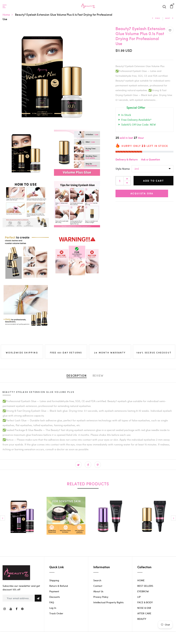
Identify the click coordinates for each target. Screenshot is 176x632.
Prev (157, 18)
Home (6, 14)
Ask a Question (150, 159)
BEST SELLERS (145, 585)
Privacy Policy (100, 596)
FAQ (51, 602)
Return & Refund (58, 585)
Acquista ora (141, 193)
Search (97, 580)
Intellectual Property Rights (108, 602)
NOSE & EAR (144, 607)
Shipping (54, 580)
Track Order (56, 613)
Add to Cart (153, 180)
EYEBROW (143, 591)
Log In (52, 607)
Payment (54, 591)
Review (98, 376)
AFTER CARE (144, 613)
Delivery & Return (127, 159)
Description (77, 376)
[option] (22, 519)
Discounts (54, 596)
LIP (139, 596)
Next (167, 18)
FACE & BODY (145, 602)
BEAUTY (141, 618)
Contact (97, 585)
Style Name (123, 168)
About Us (98, 591)
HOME (141, 580)
